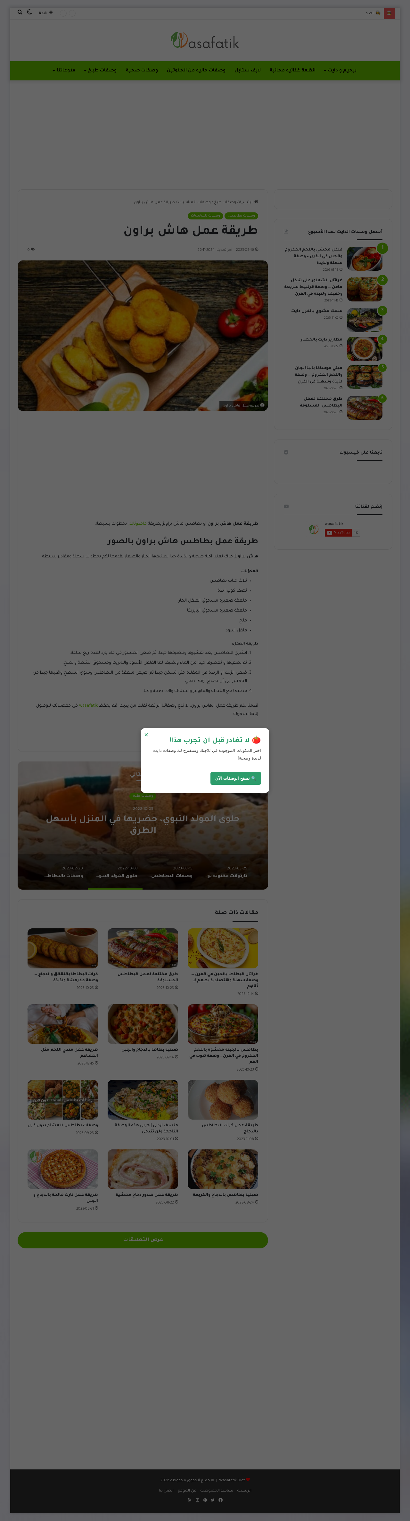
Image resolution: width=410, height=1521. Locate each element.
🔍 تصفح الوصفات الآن (235, 778)
